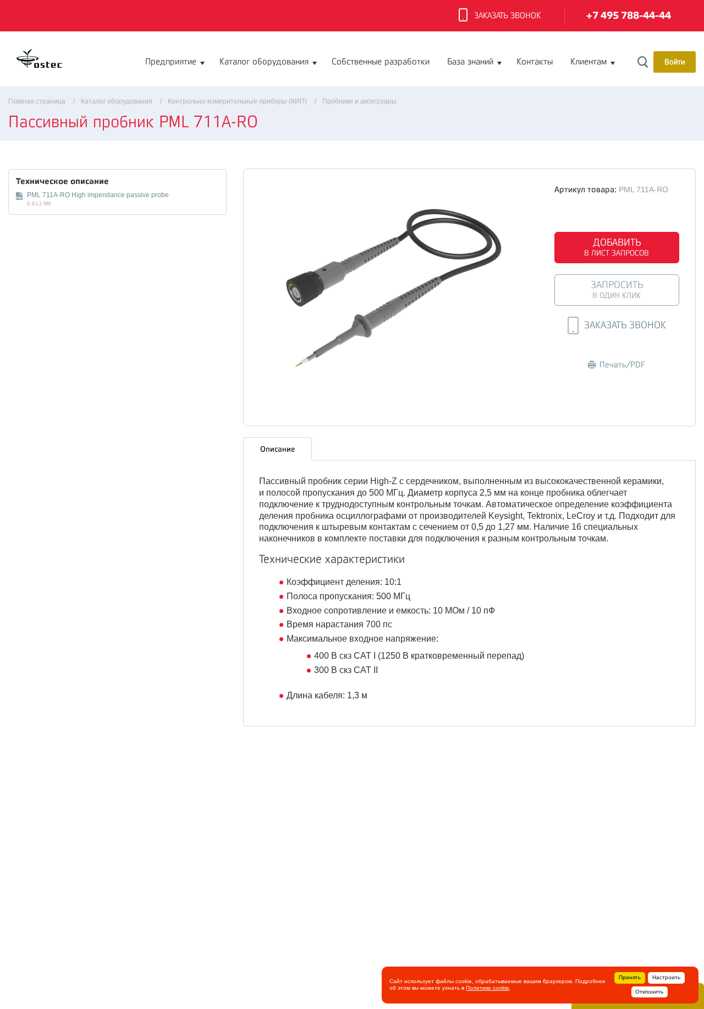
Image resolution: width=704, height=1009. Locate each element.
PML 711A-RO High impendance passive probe (98, 195)
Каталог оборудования (264, 62)
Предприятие (170, 62)
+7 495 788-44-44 (628, 15)
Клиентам (588, 62)
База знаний (470, 62)
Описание (277, 448)
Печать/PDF (622, 365)
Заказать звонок (507, 15)
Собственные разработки (381, 62)
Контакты (534, 62)
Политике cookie (487, 988)
